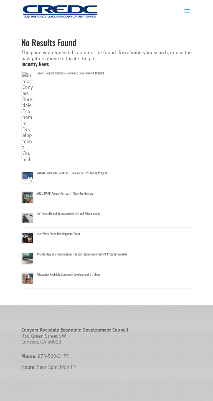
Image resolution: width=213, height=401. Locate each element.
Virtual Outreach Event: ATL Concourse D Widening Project (72, 173)
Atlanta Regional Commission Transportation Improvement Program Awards (82, 254)
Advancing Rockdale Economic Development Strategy (68, 274)
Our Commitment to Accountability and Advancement (69, 213)
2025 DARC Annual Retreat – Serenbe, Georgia (65, 193)
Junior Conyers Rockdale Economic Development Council (70, 73)
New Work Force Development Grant (58, 233)
